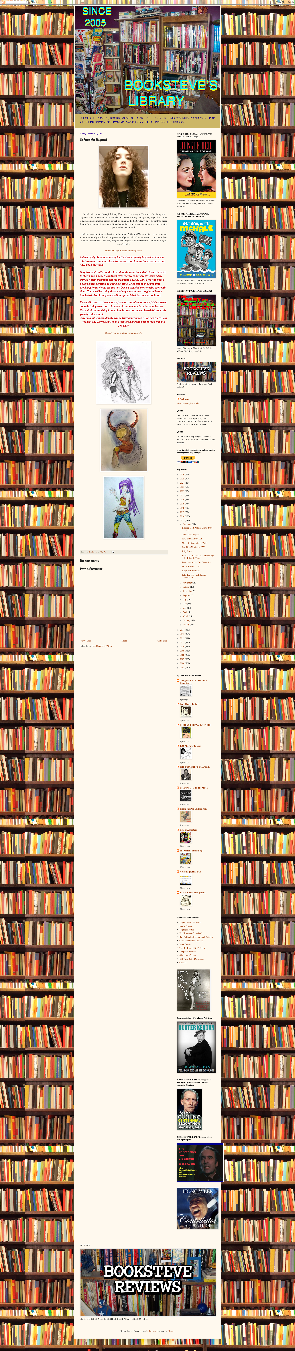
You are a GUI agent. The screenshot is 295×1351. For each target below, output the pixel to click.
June (185, 603)
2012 (182, 638)
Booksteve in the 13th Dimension (196, 562)
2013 (182, 633)
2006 (182, 663)
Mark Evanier (185, 944)
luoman (152, 1331)
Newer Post (86, 640)
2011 (182, 642)
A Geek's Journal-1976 (190, 871)
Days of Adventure (188, 829)
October (186, 586)
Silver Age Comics (187, 955)
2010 (182, 646)
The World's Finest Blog (191, 850)
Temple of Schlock (187, 951)
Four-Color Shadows (189, 704)
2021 (182, 495)
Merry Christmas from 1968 (194, 542)
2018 (182, 507)
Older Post (162, 640)
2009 (182, 650)
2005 (182, 667)
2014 (182, 629)
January (186, 624)
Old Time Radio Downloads (191, 958)
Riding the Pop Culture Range (194, 808)
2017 (182, 512)
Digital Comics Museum (190, 922)
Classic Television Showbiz (191, 940)
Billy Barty (187, 551)
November (187, 582)
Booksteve (184, 399)
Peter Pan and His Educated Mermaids (194, 576)
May (185, 607)
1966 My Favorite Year (190, 745)
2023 (182, 486)
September (188, 590)
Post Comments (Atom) (102, 645)
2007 (182, 659)
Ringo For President (191, 570)
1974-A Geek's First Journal (193, 892)
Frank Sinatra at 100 (191, 566)
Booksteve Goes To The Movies (194, 787)
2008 (182, 654)
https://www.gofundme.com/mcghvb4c (123, 250)
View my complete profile (188, 403)
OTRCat (183, 962)
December (187, 524)
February (187, 620)
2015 (182, 520)
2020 (182, 499)
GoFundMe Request (190, 534)
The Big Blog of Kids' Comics (192, 947)
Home (124, 640)
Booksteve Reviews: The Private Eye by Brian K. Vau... (198, 557)
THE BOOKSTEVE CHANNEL (195, 766)
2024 (182, 482)
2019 (182, 503)
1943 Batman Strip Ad (192, 538)
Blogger (171, 1331)
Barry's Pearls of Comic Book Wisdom (196, 936)
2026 (182, 474)
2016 (182, 516)
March (186, 616)
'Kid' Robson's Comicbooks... (192, 933)
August (186, 595)
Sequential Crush (186, 929)
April (185, 612)
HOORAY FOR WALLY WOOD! (195, 725)
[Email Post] (113, 551)
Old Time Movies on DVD (193, 547)
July (185, 599)
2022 (182, 491)
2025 (182, 478)
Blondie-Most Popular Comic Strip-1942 (197, 529)
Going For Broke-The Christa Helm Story (193, 681)
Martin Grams (185, 926)
